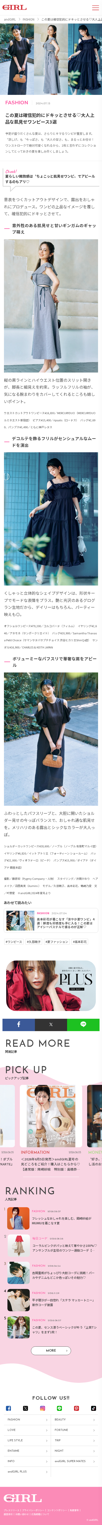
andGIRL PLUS (17, 1472)
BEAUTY (60, 1419)
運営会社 (8, 1514)
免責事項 (74, 1510)
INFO (11, 1461)
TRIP (57, 1440)
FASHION (14, 1419)
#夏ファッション (57, 941)
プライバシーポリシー (33, 1510)
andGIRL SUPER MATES (70, 1461)
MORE (51, 1350)
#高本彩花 (80, 941)
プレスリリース (11, 1510)
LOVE (12, 1430)
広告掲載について (40, 1514)
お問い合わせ (22, 1514)
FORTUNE (61, 1430)
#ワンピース (14, 941)
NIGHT (59, 1451)
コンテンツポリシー (57, 1510)
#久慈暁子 (34, 941)
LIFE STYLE (15, 1440)
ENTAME (13, 1451)
